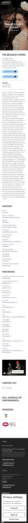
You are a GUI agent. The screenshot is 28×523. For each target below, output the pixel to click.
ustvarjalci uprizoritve (14, 217)
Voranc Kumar (14, 232)
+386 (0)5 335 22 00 (8, 485)
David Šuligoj (16, 350)
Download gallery (18, 372)
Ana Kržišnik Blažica (7, 241)
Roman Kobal (5, 352)
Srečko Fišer (5, 246)
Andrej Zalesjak (6, 341)
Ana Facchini (5, 288)
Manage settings (14, 519)
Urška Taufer (5, 292)
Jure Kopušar (5, 326)
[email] (8, 465)
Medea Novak (5, 312)
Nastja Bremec (6, 251)
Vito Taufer (5, 212)
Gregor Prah (17, 341)
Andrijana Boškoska (18, 317)
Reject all (14, 515)
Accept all (14, 508)
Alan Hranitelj (6, 236)
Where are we (5, 493)
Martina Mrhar (17, 241)
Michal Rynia (14, 251)
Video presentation (8, 71)
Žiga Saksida (5, 336)
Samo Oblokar (6, 256)
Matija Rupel (5, 321)
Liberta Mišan (5, 232)
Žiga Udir (4, 331)
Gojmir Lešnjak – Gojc (8, 297)
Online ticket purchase (8, 459)
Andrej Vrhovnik (6, 265)
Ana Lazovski (5, 261)
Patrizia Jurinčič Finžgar (8, 302)
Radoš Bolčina (6, 283)
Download (9, 388)
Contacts (4, 482)
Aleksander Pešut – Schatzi (9, 227)
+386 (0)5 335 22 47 (8, 463)
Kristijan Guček (6, 278)
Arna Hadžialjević (7, 307)
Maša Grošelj (5, 317)
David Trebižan (6, 350)
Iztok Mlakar (5, 222)
